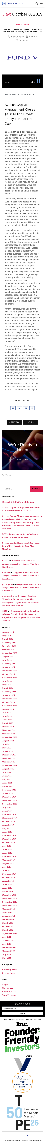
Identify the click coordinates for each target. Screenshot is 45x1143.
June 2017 (7, 870)
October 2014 (8, 909)
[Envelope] (22, 1135)
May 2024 (6, 685)
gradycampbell (18, 36)
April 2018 (7, 853)
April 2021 (7, 783)
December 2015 (9, 895)
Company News (9, 969)
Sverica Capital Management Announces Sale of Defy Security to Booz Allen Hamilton (21, 546)
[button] (36, 3)
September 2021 (9, 765)
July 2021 (6, 772)
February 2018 (9, 856)
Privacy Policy (9, 1019)
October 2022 (8, 734)
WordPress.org (9, 995)
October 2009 (8, 951)
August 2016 (8, 881)
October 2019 (8, 821)
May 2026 (6, 635)
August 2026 (8, 632)
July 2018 (6, 846)
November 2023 (9, 699)
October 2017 (8, 860)
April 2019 (7, 832)
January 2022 (8, 751)
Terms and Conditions (24, 1019)
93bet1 (5, 561)
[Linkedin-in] (27, 1135)
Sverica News (22, 24)
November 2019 (9, 818)
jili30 (4, 611)
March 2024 (7, 688)
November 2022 (9, 730)
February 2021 (9, 790)
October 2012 (8, 926)
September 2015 (9, 902)
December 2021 (9, 755)
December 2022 (9, 727)
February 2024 (9, 692)
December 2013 (9, 919)
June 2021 (7, 776)
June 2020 (7, 811)
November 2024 (9, 671)
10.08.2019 (33, 36)
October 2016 (8, 877)
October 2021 (8, 762)
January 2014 (8, 916)
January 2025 (8, 667)
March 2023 (7, 723)
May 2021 (6, 779)
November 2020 (9, 800)
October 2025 (8, 650)
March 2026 (7, 639)
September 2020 (9, 804)
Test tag (8, 475)
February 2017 (9, 874)
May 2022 (6, 748)
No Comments (24, 40)
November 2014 (9, 905)
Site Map (37, 1019)
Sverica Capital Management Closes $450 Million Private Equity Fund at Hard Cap (22, 30)
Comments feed (9, 992)
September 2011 (9, 933)
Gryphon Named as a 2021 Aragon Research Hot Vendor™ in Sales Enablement (20, 564)
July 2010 (6, 944)
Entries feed (7, 988)
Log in (5, 985)
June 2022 (7, 744)
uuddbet (6, 572)
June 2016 (7, 884)
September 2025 (9, 653)
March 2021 (7, 786)
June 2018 (7, 849)
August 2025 (8, 657)
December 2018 (9, 839)
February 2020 (9, 814)
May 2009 (6, 958)
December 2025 (9, 646)
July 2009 (6, 954)
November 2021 (9, 758)
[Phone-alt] (17, 1135)
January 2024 (8, 695)
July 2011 (6, 937)
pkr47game (7, 584)
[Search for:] (15, 489)
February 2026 (9, 642)
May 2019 (6, 828)
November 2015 (9, 898)
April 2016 (7, 888)
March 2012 (7, 930)
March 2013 (7, 923)
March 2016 (7, 891)
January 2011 (8, 940)
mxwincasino (8, 596)
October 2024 (8, 674)
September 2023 (9, 706)
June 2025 (7, 660)
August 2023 (8, 709)
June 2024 (7, 681)
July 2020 (6, 807)
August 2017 (8, 863)
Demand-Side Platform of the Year (18, 502)
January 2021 (8, 793)
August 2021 (8, 769)
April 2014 (7, 912)
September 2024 (9, 678)
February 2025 (9, 664)
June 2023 (7, 716)
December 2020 (9, 797)
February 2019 (9, 835)
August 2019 (8, 825)
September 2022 (9, 737)
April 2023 (7, 720)
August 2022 (8, 741)
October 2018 (8, 842)
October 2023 (8, 702)
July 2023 (6, 713)
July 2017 (6, 867)
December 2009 (9, 947)
